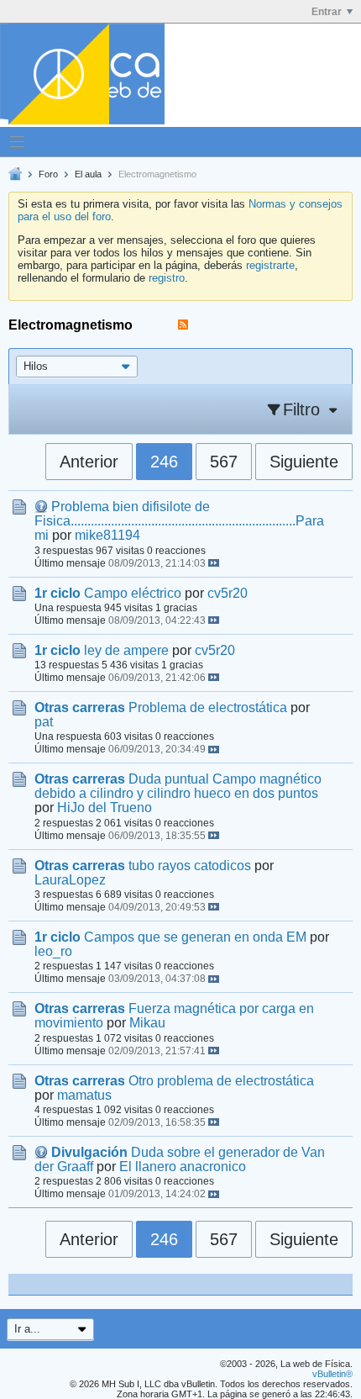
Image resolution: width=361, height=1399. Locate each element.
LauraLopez (70, 880)
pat (43, 722)
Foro (48, 174)
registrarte (270, 265)
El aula (88, 174)
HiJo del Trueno (104, 807)
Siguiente (303, 461)
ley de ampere (126, 650)
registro (167, 278)
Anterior (89, 461)
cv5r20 (227, 593)
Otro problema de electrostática (221, 1081)
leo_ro (53, 951)
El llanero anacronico (182, 1166)
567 (224, 461)
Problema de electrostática (207, 707)
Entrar (326, 12)
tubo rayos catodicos (189, 865)
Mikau (147, 1023)
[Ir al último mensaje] (213, 563)
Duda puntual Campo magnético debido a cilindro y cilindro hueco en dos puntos (178, 786)
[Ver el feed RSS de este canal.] (183, 325)
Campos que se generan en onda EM (195, 937)
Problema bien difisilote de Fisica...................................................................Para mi (179, 520)
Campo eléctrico (132, 593)
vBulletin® (332, 1374)
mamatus (84, 1095)
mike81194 (107, 535)
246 (164, 461)
